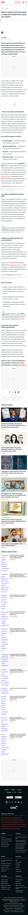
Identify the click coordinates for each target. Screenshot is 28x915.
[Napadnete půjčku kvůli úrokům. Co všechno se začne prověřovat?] (5, 660)
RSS (15, 792)
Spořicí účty (18, 881)
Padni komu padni (4, 867)
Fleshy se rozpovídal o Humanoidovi (18, 688)
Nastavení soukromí (9, 908)
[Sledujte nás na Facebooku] (12, 802)
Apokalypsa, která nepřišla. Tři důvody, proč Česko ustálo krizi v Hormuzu (13, 472)
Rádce (7, 8)
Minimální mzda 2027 (20, 885)
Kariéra (20, 792)
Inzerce (19, 789)
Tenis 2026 (18, 865)
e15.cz (2, 8)
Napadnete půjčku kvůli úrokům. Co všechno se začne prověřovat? (18, 655)
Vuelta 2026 (17, 828)
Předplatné (9, 792)
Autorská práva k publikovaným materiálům (14, 903)
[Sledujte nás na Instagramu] (15, 802)
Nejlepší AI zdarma (5, 883)
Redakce (13, 789)
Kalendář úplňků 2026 (5, 844)
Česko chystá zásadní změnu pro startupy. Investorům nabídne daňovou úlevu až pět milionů (13, 521)
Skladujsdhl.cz (22, 365)
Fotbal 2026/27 (19, 862)
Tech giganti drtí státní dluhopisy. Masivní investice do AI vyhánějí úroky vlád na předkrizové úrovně (13, 495)
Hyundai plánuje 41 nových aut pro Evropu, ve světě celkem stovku (18, 596)
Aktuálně (3, 833)
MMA (17, 860)
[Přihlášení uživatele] (23, 2)
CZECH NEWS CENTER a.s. (19, 897)
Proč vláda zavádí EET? (5, 865)
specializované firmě (15, 265)
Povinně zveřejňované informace (17, 911)
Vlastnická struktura (18, 908)
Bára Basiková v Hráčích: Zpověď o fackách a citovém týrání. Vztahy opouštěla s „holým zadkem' (18, 735)
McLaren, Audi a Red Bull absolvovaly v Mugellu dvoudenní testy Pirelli (17, 719)
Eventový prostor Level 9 (12, 826)
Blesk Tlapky (13, 817)
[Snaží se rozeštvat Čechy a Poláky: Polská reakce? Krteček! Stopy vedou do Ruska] (5, 705)
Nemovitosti (8, 822)
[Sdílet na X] (12, 392)
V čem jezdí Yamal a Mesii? (6, 841)
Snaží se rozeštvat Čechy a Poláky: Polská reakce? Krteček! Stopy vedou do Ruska (18, 698)
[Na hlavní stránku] (3, 2)
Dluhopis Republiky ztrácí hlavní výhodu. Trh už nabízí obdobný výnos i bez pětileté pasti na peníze (13, 425)
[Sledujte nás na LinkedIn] (6, 802)
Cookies (22, 906)
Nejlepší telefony (4, 881)
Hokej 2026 (18, 864)
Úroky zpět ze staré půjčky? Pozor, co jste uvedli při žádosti (13, 544)
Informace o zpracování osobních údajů (12, 906)
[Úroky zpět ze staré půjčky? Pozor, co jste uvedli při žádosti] (14, 535)
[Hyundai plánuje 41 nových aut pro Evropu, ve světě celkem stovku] (5, 602)
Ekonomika (18, 876)
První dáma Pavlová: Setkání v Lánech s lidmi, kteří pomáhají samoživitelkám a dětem (17, 556)
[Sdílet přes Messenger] (15, 392)
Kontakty (7, 789)
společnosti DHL (5, 176)
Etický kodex (6, 911)
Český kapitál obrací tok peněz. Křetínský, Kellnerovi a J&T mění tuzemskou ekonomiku (11, 449)
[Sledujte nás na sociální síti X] (9, 802)
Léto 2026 (18, 833)
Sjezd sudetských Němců (6, 863)
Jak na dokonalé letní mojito (21, 850)
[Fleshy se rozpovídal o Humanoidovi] (5, 691)
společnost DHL (21, 319)
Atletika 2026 (18, 869)
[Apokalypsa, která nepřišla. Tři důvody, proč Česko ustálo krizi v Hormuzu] (14, 462)
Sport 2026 (18, 856)
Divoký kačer (3, 871)
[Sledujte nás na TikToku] (21, 802)
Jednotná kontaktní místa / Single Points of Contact (13, 910)
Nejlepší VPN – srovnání (6, 887)
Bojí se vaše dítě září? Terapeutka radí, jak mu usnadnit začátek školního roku (17, 613)
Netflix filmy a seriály (5, 889)
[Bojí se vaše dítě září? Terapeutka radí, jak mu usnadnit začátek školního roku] (5, 618)
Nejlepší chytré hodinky (6, 885)
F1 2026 (17, 867)
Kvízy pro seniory (4, 842)
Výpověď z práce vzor (5, 869)
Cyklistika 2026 (19, 871)
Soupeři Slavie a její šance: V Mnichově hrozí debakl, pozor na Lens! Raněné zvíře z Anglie (18, 671)
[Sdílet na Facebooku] (9, 392)
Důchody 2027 (18, 883)
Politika (3, 856)
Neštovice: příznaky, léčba (6, 839)
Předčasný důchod (19, 879)
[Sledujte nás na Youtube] (18, 802)
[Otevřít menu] (26, 2)
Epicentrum (3, 837)
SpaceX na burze (4, 879)
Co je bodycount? (4, 846)
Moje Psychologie (5, 817)
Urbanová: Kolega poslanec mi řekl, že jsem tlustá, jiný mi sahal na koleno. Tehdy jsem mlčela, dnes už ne (18, 575)
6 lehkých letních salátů (20, 852)
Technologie (4, 876)
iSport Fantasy (8, 820)
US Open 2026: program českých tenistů (13, 827)
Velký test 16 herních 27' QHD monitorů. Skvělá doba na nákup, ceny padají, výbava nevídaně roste (18, 630)
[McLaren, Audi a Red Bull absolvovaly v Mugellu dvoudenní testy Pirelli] (5, 724)
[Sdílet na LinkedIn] (18, 392)
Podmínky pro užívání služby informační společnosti (13, 905)
